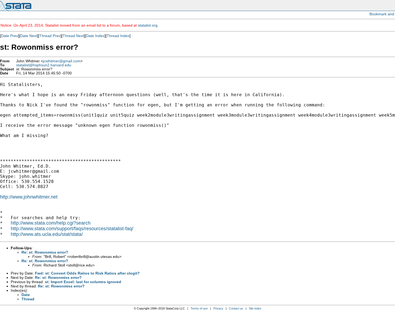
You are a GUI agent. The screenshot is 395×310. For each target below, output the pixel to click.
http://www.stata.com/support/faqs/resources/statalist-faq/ (72, 228)
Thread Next (73, 36)
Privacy (218, 308)
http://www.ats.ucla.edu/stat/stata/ (47, 234)
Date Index (95, 36)
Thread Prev (49, 36)
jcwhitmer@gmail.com (61, 61)
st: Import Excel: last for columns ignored (83, 282)
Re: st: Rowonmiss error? (44, 252)
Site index (255, 308)
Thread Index (118, 36)
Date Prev (9, 36)
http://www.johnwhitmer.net (29, 197)
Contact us (236, 308)
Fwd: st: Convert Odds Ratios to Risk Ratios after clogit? (87, 273)
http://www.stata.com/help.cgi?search (51, 223)
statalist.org (147, 25)
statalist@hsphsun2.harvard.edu (43, 65)
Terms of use (199, 308)
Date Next (28, 36)
